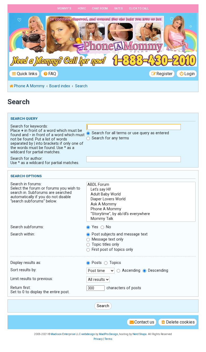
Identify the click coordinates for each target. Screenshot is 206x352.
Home (82, 8)
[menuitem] (49, 73)
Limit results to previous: (31, 279)
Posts (96, 262)
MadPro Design (108, 334)
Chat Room (100, 8)
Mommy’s (64, 8)
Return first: (20, 287)
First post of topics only (112, 249)
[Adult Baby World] (141, 194)
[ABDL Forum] (141, 184)
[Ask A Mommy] (141, 204)
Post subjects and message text (119, 234)
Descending (157, 270)
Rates (118, 8)
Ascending (130, 270)
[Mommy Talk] (141, 218)
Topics (114, 262)
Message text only (107, 239)
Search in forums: (26, 184)
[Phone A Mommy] (38, 24)
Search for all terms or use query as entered (130, 133)
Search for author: (26, 158)
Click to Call (139, 8)
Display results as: (25, 262)
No (108, 227)
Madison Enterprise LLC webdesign (73, 334)
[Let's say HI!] (141, 189)
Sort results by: (23, 270)
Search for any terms (110, 138)
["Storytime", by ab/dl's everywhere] (141, 214)
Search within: (22, 234)
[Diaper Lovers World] (141, 199)
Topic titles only (105, 244)
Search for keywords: (29, 126)
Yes (94, 227)
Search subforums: (27, 227)
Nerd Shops (140, 334)
